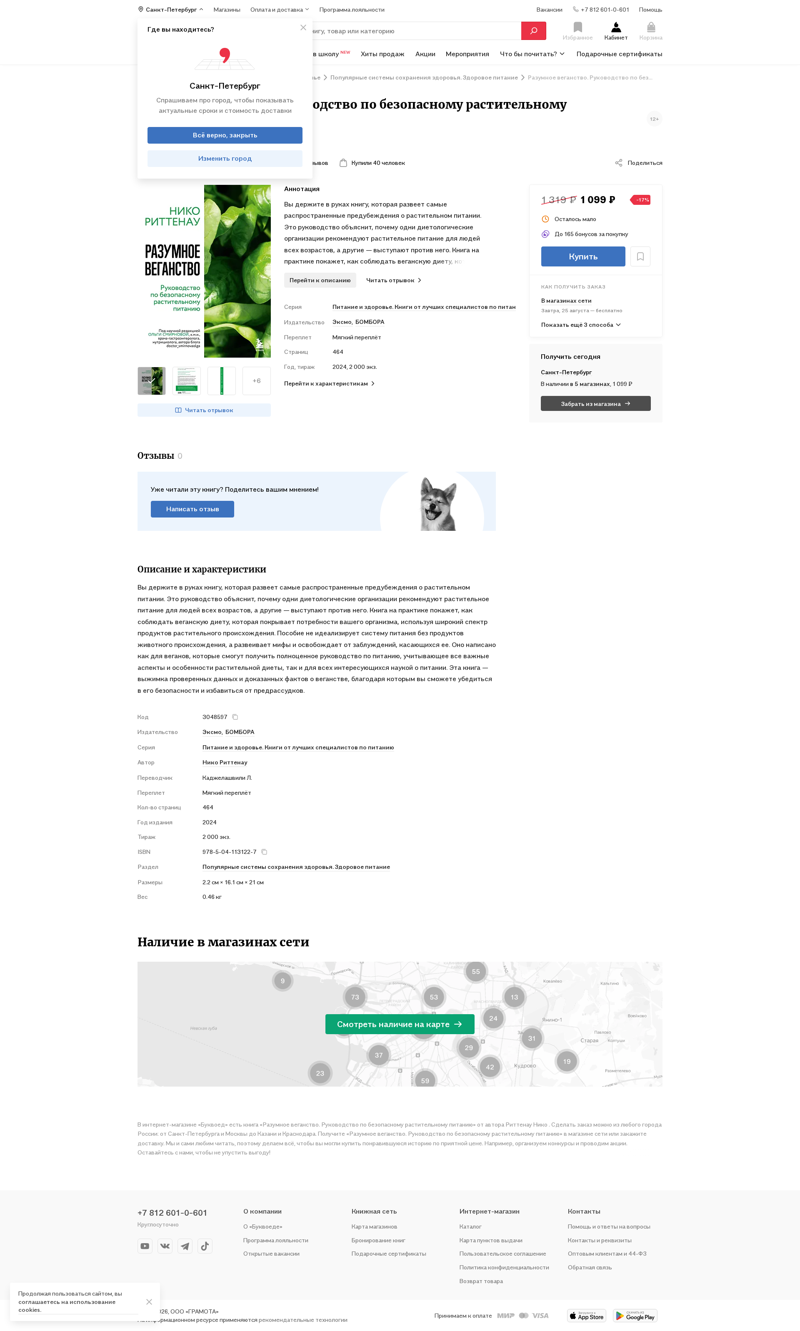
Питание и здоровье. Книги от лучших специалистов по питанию (424, 306)
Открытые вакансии (271, 1253)
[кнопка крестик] (303, 27)
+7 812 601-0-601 (173, 1213)
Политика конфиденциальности (504, 1267)
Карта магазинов (375, 1226)
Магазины (227, 8)
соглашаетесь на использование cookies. (66, 1306)
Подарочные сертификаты (619, 53)
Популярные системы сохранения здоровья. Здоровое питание (296, 866)
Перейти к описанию (320, 280)
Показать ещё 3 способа (577, 324)
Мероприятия (467, 53)
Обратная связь (590, 1267)
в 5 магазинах (590, 383)
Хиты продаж (383, 53)
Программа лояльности (275, 1240)
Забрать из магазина (591, 403)
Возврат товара (481, 1280)
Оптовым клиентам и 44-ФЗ (607, 1253)
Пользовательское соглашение (503, 1253)
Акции (425, 53)
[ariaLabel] (149, 1302)
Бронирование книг (378, 1240)
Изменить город (225, 158)
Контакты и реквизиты (600, 1240)
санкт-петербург (566, 372)
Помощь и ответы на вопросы (609, 1226)
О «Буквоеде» (262, 1226)
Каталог (471, 1226)
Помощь (650, 8)
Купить (583, 256)
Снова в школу (321, 53)
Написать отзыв (192, 509)
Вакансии (549, 8)
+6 (256, 380)
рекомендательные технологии (303, 1319)
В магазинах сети (566, 300)
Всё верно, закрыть (225, 135)
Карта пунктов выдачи (491, 1240)
